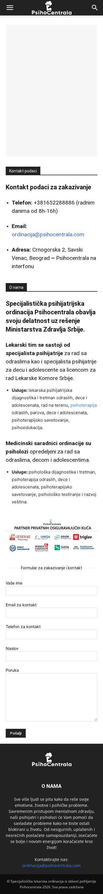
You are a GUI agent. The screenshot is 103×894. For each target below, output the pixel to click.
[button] (10, 7)
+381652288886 (54, 202)
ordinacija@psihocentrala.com (48, 234)
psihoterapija (83, 405)
